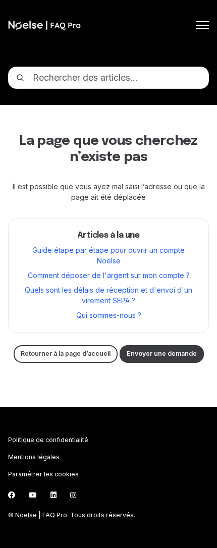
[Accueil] (44, 25)
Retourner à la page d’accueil (66, 353)
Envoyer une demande (162, 353)
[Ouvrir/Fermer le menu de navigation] (202, 25)
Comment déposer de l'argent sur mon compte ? (109, 275)
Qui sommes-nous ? (108, 315)
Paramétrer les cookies (43, 474)
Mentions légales (34, 457)
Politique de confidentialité (48, 440)
